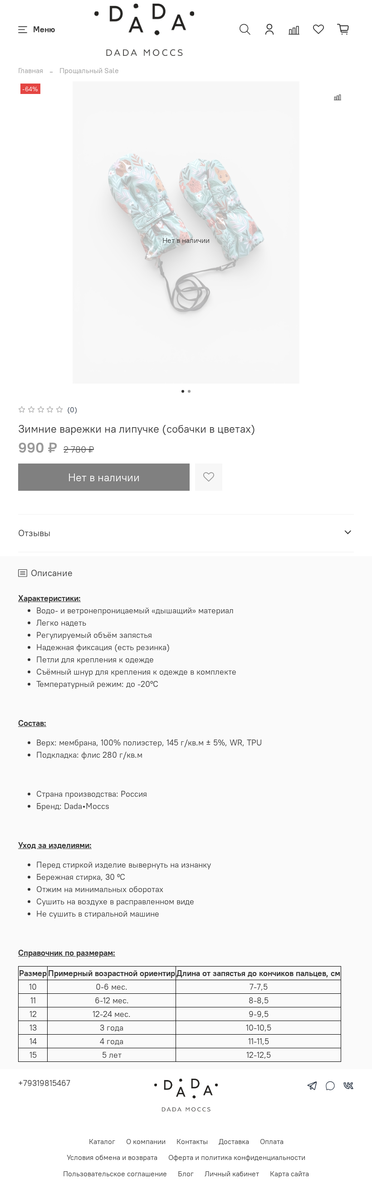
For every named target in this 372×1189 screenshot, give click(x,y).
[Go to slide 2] (189, 391)
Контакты (192, 1141)
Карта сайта (289, 1173)
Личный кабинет (232, 1173)
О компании (146, 1141)
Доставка (234, 1141)
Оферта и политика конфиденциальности (236, 1157)
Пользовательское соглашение (115, 1173)
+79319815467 (44, 1083)
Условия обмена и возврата (112, 1157)
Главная (30, 70)
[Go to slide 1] (182, 391)
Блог (186, 1173)
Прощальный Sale (89, 70)
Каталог (102, 1141)
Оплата (272, 1141)
